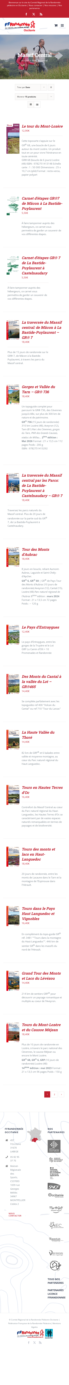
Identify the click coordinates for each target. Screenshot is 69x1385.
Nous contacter (35, 5)
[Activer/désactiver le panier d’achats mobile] (56, 25)
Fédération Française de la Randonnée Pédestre (29, 1323)
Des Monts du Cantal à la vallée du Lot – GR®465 (41, 681)
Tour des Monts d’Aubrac (35, 552)
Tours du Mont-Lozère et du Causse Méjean (41, 1027)
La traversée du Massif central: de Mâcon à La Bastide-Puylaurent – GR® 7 (42, 330)
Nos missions (50, 5)
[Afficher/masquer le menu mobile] (62, 25)
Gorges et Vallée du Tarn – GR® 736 (38, 389)
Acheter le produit (13, 203)
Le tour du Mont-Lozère (42, 126)
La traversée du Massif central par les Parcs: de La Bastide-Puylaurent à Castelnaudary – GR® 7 (42, 485)
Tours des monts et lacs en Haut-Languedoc (38, 854)
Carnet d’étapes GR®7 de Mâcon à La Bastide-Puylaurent (42, 203)
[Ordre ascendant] (51, 87)
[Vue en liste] (37, 104)
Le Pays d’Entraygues (40, 627)
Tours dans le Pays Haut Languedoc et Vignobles (38, 913)
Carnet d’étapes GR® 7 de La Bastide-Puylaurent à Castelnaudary (41, 265)
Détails (13, 146)
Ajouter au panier (13, 136)
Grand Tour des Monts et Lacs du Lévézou (41, 976)
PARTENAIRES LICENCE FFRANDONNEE (56, 1294)
